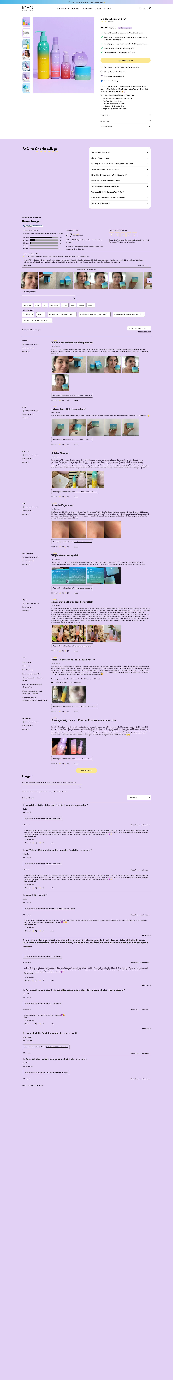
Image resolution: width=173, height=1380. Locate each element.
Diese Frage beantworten (140, 825)
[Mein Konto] (144, 8)
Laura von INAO (30, 836)
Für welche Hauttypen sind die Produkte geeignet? (109, 175)
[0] (148, 8)
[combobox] (143, 328)
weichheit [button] (91, 305)
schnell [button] (65, 305)
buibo (25, 899)
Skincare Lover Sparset (53, 819)
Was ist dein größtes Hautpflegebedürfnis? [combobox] (36, 320)
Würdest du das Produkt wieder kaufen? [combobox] (60, 314)
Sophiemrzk (27, 946)
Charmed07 (27, 1037)
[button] (111, 235)
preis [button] (72, 305)
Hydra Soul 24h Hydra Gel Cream (83, 395)
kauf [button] (45, 305)
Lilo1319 (26, 994)
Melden (76, 400)
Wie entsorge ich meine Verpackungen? (105, 186)
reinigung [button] (81, 305)
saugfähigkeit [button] (54, 305)
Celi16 (25, 809)
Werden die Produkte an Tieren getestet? (106, 169)
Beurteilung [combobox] (27, 314)
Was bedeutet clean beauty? (101, 152)
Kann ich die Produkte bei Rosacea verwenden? (108, 198)
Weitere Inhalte (86, 770)
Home (24, 1085)
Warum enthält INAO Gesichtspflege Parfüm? (107, 192)
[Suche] (140, 8)
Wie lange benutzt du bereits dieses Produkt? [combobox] (127, 314)
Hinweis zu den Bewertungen (31, 217)
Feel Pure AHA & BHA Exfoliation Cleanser (85, 492)
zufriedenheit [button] (27, 305)
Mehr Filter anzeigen (27, 310)
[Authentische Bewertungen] (33, 225)
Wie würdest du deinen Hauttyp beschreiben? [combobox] (93, 314)
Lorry (26, 1017)
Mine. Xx (26, 854)
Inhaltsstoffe (105, 115)
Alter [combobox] (39, 314)
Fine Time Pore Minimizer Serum (83, 542)
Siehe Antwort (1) (146, 935)
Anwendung (105, 121)
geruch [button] (37, 305)
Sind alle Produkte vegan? (100, 158)
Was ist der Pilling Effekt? (100, 203)
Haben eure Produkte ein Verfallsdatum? (105, 181)
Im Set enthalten (106, 126)
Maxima (26, 1063)
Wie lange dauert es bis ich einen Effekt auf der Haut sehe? (112, 164)
